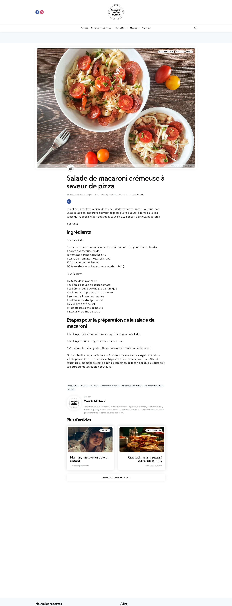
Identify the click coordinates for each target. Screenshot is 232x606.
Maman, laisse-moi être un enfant (89, 459)
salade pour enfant (154, 386)
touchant (104, 430)
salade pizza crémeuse (132, 386)
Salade (189, 51)
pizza (84, 386)
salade (94, 386)
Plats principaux (166, 51)
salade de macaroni (110, 386)
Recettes (180, 51)
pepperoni (72, 386)
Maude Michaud (77, 194)
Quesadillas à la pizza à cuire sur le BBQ (145, 459)
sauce (71, 390)
